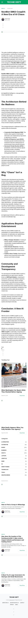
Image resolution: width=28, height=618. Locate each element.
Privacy (12, 604)
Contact (22, 602)
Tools (3, 472)
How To (3, 8)
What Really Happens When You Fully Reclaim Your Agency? (12, 428)
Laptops (3, 455)
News (2, 461)
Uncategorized (5, 475)
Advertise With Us (14, 602)
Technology (4, 469)
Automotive (4, 444)
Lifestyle (4, 458)
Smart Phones (5, 466)
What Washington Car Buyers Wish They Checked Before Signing (13, 391)
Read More (22, 395)
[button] (2, 2)
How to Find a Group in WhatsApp (13, 504)
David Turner (7, 18)
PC (2, 464)
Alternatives (5, 441)
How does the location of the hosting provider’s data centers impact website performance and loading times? (12, 539)
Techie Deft (14, 2)
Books (3, 447)
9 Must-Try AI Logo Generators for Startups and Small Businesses (13, 576)
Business (3, 450)
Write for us (5, 602)
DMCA (16, 604)
